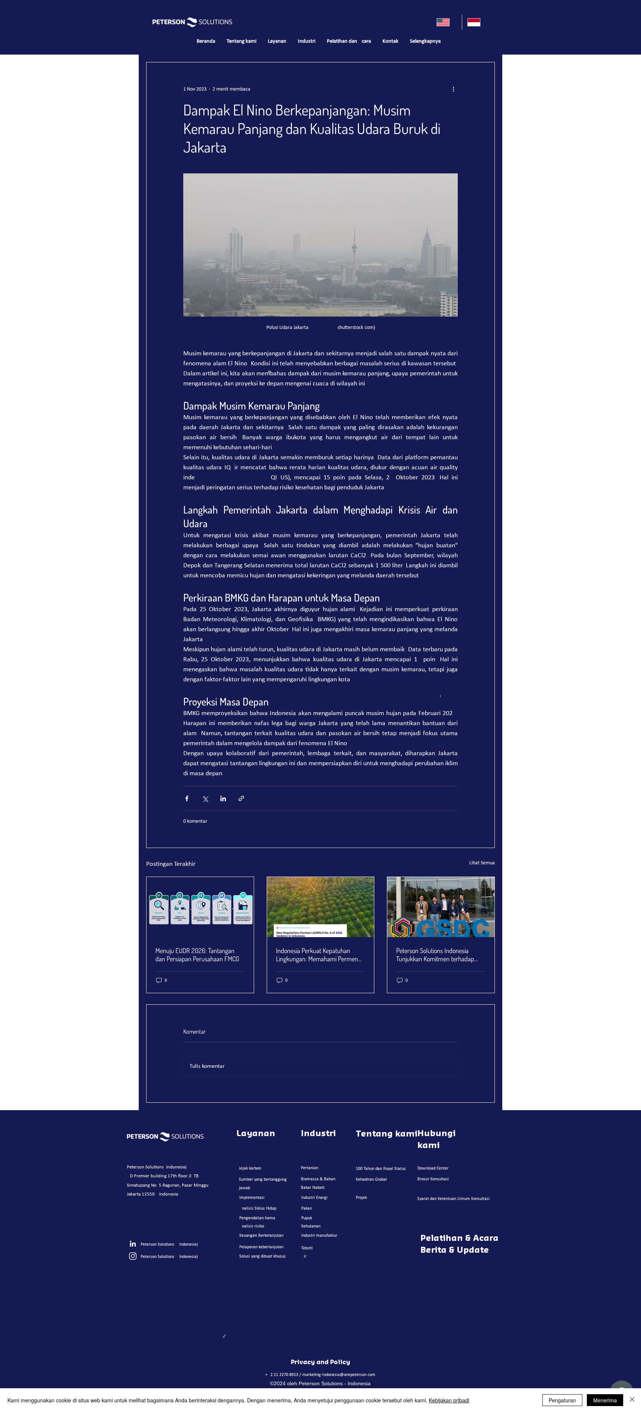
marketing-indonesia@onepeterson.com (338, 1375)
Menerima (605, 1400)
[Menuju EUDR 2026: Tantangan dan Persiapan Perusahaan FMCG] (200, 907)
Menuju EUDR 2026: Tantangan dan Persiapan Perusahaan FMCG (197, 954)
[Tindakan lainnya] (453, 89)
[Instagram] (133, 1256)
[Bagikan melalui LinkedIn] (223, 798)
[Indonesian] (477, 22)
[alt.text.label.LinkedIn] (133, 1244)
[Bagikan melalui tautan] (241, 798)
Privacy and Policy (320, 1362)
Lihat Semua (482, 863)
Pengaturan (562, 1400)
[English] (446, 22)
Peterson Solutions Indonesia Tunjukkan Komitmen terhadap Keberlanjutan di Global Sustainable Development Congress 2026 (440, 954)
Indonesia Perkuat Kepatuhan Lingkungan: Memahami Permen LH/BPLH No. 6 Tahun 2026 (317, 954)
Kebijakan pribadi (449, 1400)
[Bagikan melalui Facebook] (186, 798)
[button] (277, 41)
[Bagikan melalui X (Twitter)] (204, 798)
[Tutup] (632, 1400)
